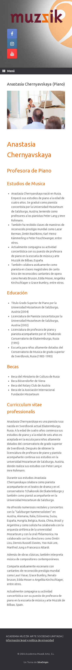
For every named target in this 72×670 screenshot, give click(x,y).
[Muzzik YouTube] (12, 54)
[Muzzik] (36, 16)
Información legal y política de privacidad (30, 640)
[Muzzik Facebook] (12, 34)
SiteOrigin (42, 662)
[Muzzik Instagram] (12, 44)
